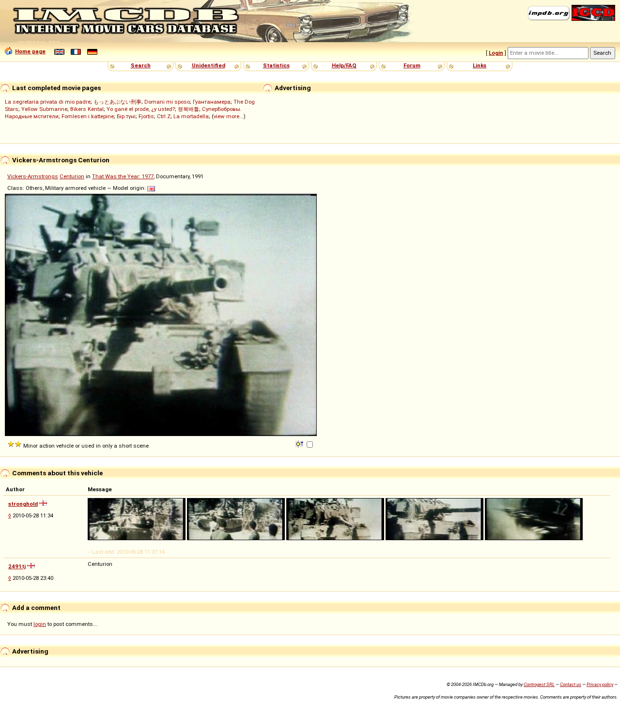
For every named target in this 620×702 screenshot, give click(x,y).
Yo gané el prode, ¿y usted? (141, 109)
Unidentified (208, 65)
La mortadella (191, 116)
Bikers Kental (87, 109)
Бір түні (126, 116)
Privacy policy (600, 684)
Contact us (570, 684)
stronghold (23, 503)
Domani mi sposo (167, 101)
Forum (411, 65)
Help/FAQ (344, 65)
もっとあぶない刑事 (117, 101)
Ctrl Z (163, 116)
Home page (30, 51)
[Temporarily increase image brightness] (300, 443)
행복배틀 (188, 109)
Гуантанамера (212, 101)
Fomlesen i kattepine (88, 116)
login (39, 624)
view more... (229, 116)
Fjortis (146, 116)
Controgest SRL (539, 684)
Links (479, 65)
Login (496, 52)
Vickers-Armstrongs (32, 176)
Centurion (72, 176)
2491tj (17, 566)
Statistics (276, 65)
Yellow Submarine (44, 109)
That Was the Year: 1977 (123, 176)
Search (141, 65)
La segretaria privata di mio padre (48, 101)
